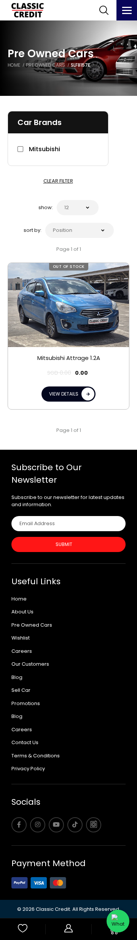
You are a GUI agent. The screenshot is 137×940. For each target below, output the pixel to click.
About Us (22, 611)
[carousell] (93, 824)
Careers (21, 651)
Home (19, 598)
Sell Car (20, 690)
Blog (16, 677)
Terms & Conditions (35, 755)
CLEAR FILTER (58, 181)
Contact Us (24, 742)
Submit (64, 544)
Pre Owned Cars (31, 625)
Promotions (25, 703)
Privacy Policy (28, 768)
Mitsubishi (44, 149)
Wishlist (20, 637)
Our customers (30, 664)
